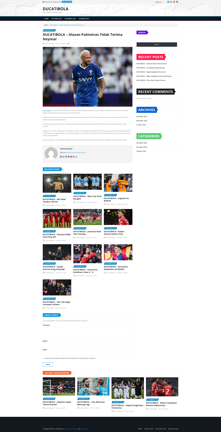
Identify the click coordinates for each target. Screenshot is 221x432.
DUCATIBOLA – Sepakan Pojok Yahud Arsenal (151, 64)
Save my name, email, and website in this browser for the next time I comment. (70, 358)
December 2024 (141, 116)
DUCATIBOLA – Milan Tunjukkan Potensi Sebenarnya (154, 76)
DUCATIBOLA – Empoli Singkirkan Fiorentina (150, 72)
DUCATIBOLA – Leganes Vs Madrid (116, 199)
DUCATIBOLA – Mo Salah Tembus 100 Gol (54, 200)
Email (45, 350)
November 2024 (70, 19)
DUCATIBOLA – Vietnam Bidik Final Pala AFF (57, 235)
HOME (46, 19)
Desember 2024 (84, 19)
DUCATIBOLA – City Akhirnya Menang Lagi (150, 68)
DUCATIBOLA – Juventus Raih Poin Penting (87, 232)
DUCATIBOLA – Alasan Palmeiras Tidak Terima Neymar (67, 25)
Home (46, 25)
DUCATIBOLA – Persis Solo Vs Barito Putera (150, 80)
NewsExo (75, 429)
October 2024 (141, 125)
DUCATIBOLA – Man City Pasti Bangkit (87, 197)
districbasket (50, 43)
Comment (46, 325)
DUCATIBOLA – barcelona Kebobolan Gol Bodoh (116, 267)
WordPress (67, 429)
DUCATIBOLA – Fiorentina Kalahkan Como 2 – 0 (85, 270)
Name (45, 341)
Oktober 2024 (57, 19)
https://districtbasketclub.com (76, 152)
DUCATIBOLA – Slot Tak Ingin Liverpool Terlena (56, 303)
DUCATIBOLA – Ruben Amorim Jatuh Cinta (114, 232)
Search (142, 32)
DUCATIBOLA (55, 8)
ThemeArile (84, 429)
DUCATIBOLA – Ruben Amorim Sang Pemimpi (54, 267)
